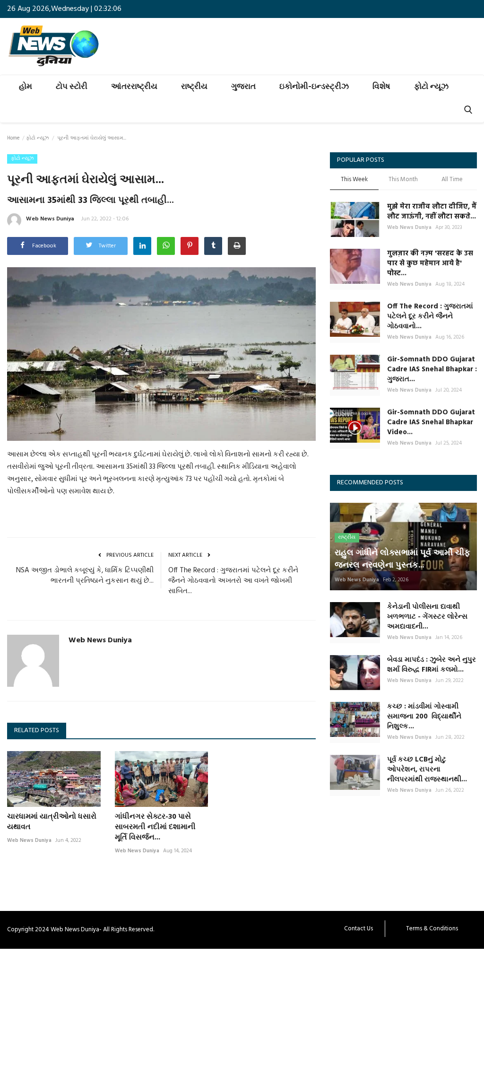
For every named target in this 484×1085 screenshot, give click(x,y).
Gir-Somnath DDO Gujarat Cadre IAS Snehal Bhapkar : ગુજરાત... (432, 370)
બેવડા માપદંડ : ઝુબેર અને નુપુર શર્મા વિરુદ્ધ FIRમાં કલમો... (431, 665)
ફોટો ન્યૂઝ (431, 86)
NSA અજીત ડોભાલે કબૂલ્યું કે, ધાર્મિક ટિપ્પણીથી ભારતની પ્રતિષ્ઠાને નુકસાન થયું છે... (85, 575)
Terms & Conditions (432, 929)
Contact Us (358, 929)
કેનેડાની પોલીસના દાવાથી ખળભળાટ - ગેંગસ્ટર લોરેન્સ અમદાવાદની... (427, 617)
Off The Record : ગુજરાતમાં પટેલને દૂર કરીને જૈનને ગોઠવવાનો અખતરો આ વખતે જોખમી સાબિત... (233, 580)
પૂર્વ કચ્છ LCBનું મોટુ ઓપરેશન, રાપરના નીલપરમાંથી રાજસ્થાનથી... (427, 770)
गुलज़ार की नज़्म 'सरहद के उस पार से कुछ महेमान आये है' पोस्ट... (430, 264)
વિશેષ (381, 86)
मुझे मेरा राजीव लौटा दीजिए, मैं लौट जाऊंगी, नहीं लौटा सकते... (431, 212)
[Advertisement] (242, 1015)
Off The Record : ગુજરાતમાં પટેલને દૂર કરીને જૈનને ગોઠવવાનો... (430, 317)
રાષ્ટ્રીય (194, 86)
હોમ (25, 86)
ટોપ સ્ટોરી (71, 86)
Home (13, 138)
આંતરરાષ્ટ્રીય (134, 86)
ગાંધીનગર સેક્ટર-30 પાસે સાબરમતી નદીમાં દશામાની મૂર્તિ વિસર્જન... (155, 827)
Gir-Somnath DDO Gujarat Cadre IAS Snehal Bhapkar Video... (431, 423)
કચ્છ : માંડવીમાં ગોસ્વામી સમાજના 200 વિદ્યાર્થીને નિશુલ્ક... (424, 717)
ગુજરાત (243, 86)
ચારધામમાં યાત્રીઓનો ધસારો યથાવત (51, 822)
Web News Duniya (50, 219)
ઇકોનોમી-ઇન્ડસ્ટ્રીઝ (314, 86)
